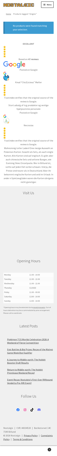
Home (8, 14)
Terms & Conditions (23, 439)
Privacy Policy (31, 435)
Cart (44, 448)
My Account (9, 451)
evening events (39, 307)
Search (28, 451)
